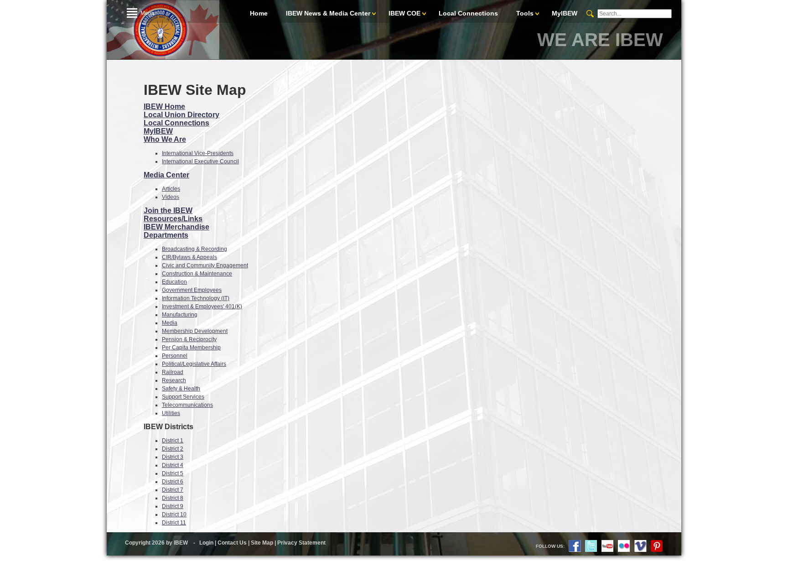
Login (206, 543)
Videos (170, 197)
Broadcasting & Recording (194, 249)
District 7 (172, 490)
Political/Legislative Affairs (194, 364)
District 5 (172, 473)
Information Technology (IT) (195, 298)
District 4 (172, 465)
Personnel (174, 356)
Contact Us (232, 543)
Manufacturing (179, 315)
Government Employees (192, 290)
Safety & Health (181, 388)
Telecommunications (187, 405)
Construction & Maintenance (197, 273)
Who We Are (165, 139)
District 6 (172, 481)
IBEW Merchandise (176, 227)
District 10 (174, 514)
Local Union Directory (181, 115)
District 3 (172, 457)
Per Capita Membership (191, 347)
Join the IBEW (168, 210)
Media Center (166, 175)
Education (174, 282)
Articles (171, 189)
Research (174, 380)
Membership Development (195, 331)
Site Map (262, 543)
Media (169, 323)
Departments (166, 235)
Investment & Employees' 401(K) (202, 306)
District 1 (172, 440)
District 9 (172, 506)
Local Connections (176, 123)
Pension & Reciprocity (189, 339)
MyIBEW (158, 131)
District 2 (172, 449)
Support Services (183, 397)
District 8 (172, 498)
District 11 (174, 522)
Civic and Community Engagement (205, 265)
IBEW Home (164, 106)
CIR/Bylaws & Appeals (189, 257)
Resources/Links (173, 219)
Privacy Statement (301, 543)
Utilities (171, 413)
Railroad (172, 372)
